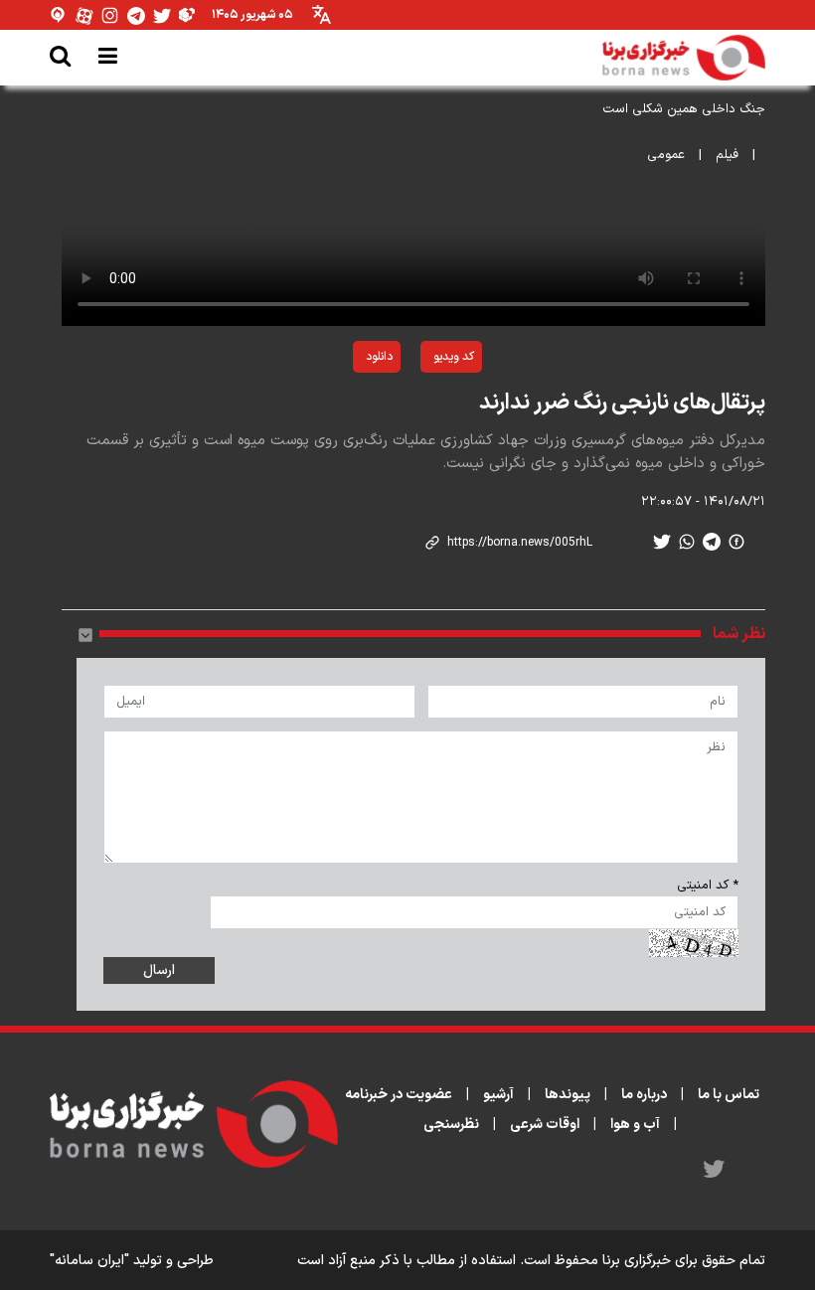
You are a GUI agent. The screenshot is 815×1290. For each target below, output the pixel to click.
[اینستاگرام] (110, 15)
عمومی (666, 155)
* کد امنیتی (707, 885)
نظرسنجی (451, 1124)
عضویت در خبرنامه (398, 1094)
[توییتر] (162, 15)
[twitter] (662, 542)
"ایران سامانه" (89, 1260)
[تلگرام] (136, 15)
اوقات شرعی (544, 1124)
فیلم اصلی (331, 408)
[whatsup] (687, 542)
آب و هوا (635, 1124)
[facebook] (736, 542)
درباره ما (644, 1094)
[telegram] (712, 542)
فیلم (727, 155)
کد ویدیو (453, 357)
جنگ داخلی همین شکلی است (683, 109)
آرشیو (498, 1094)
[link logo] (683, 58)
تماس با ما (728, 1094)
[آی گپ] (59, 15)
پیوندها (567, 1094)
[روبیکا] (188, 15)
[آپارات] (84, 15)
